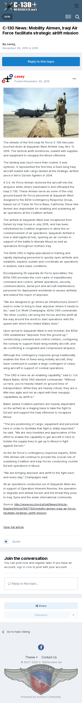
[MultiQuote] (5, 541)
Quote (16, 541)
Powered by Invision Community (41, 696)
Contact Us (49, 657)
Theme (30, 657)
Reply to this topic (41, 61)
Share (42, 605)
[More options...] (74, 78)
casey (11, 44)
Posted (32, 81)
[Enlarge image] (41, 112)
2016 (35, 48)
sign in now (24, 567)
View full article (13, 527)
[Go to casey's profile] (7, 79)
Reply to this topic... (24, 583)
